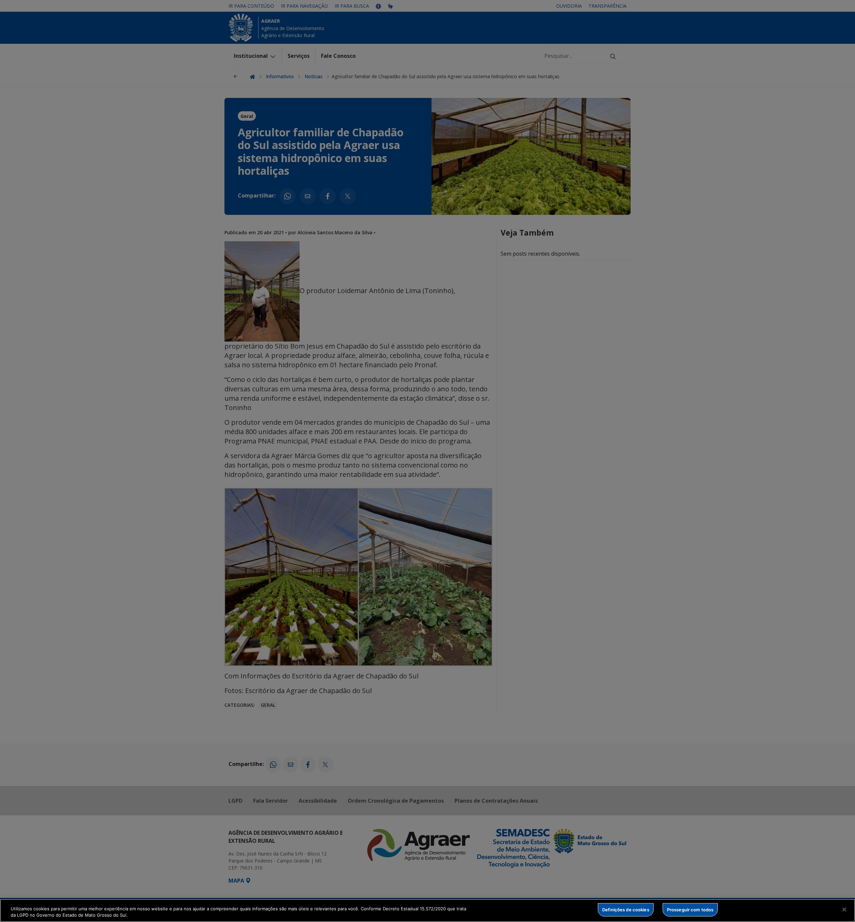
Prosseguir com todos (690, 909)
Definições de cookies (625, 909)
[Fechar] (844, 909)
